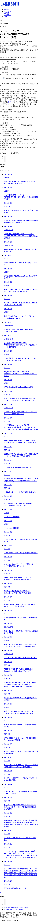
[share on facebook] (4, 161)
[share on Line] (4, 159)
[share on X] (4, 157)
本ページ (11, 102)
